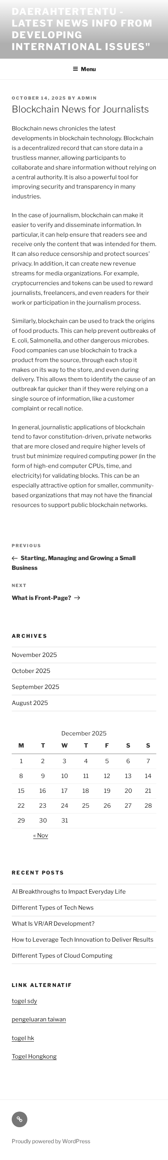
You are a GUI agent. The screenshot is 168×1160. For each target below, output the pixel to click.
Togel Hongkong (34, 1056)
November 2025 (34, 655)
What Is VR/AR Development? (53, 923)
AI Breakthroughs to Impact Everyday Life (69, 891)
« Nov (40, 835)
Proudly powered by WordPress (51, 1141)
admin (87, 98)
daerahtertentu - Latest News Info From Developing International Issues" (82, 29)
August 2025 (30, 703)
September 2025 (35, 687)
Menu (88, 69)
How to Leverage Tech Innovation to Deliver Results (83, 939)
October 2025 (31, 671)
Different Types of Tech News (53, 907)
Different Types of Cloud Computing (62, 955)
